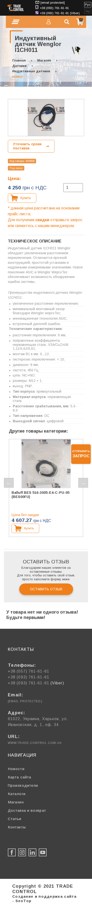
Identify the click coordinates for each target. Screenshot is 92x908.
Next (83, 483)
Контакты (17, 827)
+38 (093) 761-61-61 (54, 8)
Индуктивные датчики (31, 71)
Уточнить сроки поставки (27, 146)
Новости (16, 769)
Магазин (44, 60)
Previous (9, 483)
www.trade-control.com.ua (35, 743)
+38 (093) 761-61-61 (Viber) (60, 13)
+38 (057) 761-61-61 (28, 671)
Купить (25, 198)
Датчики (19, 66)
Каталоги (17, 794)
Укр (87, 11)
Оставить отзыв (46, 589)
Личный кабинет (48, 22)
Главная (19, 60)
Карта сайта (19, 777)
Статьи (15, 819)
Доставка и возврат (27, 810)
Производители (23, 785)
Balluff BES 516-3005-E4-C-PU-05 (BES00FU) (40, 495)
